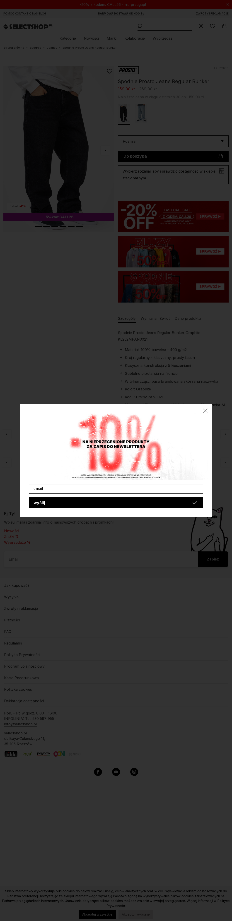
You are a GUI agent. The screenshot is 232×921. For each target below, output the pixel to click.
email (38, 488)
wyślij (39, 502)
